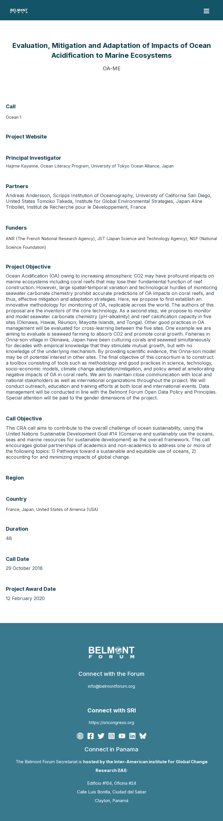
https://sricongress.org (111, 722)
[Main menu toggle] (206, 11)
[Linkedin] (132, 735)
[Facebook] (90, 735)
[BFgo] (80, 735)
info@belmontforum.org (111, 686)
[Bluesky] (142, 735)
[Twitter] (101, 735)
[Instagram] (111, 735)
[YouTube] (121, 735)
